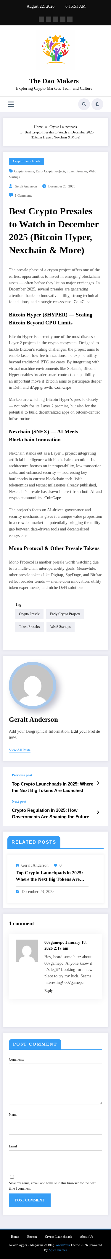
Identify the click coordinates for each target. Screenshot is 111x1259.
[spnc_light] (97, 104)
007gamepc (74, 982)
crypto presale (24, 171)
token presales (77, 171)
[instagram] (62, 19)
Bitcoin (32, 1236)
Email (13, 1146)
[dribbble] (55, 19)
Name (13, 1115)
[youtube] (70, 19)
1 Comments (23, 195)
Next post (19, 801)
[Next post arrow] (97, 812)
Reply (48, 991)
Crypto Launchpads (26, 161)
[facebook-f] (41, 19)
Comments (16, 1059)
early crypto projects (50, 171)
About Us (86, 1236)
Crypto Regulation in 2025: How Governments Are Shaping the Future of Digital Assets (53, 814)
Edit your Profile (85, 731)
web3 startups (60, 627)
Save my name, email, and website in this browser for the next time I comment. (52, 1186)
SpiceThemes (58, 1250)
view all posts (19, 750)
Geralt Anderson (26, 186)
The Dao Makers (54, 81)
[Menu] (10, 104)
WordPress (62, 1245)
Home (15, 1236)
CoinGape (82, 302)
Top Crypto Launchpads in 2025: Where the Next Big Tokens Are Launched (52, 787)
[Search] (84, 104)
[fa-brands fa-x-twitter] (48, 19)
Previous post (22, 775)
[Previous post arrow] (97, 783)
